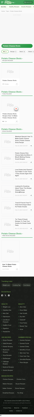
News (22, 51)
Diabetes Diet (7, 310)
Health (4, 304)
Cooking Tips (16, 285)
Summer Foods (24, 343)
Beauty (21, 304)
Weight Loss (6, 285)
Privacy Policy (7, 408)
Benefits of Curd (25, 350)
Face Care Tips (24, 356)
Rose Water (23, 310)
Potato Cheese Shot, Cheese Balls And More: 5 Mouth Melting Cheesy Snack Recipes (23, 156)
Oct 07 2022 (5, 269)
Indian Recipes (7, 376)
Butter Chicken (7, 388)
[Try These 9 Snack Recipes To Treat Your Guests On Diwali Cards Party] (7, 224)
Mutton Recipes (7, 384)
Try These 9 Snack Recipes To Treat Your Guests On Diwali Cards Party (23, 222)
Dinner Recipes (7, 340)
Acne (21, 329)
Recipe (13, 51)
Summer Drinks (24, 346)
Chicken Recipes (8, 379)
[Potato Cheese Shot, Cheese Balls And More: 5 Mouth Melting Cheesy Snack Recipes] (7, 158)
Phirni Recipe (24, 362)
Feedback (25, 408)
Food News (27, 285)
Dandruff (22, 320)
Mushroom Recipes (6, 351)
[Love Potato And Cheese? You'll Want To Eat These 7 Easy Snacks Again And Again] (7, 175)
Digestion (6, 328)
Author (11, 411)
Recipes (3, 7)
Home (3, 11)
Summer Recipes (25, 340)
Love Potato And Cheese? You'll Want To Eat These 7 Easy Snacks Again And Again (23, 172)
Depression (6, 316)
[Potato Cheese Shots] (10, 71)
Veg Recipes (6, 337)
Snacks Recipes (26, 6)
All (4, 51)
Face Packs (23, 323)
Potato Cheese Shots (16, 11)
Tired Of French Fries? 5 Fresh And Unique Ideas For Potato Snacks (23, 204)
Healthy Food (7, 325)
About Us (16, 408)
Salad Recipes (7, 343)
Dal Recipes (6, 358)
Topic (7, 11)
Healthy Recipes (14, 6)
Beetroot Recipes (8, 367)
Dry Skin (22, 316)
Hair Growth (23, 313)
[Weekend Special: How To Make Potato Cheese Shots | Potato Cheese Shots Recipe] (7, 142)
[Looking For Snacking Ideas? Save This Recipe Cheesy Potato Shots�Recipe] (7, 191)
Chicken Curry (21, 379)
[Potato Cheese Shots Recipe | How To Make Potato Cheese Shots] (10, 105)
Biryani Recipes (20, 384)
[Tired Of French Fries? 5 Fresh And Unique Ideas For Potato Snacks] (7, 208)
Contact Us (19, 411)
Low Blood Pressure (6, 321)
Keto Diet (5, 313)
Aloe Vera (23, 307)
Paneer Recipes (8, 346)
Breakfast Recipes (8, 393)
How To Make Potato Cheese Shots (9, 265)
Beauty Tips (23, 326)
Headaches (6, 331)
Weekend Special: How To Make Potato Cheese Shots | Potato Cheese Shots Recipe (23, 139)
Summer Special (24, 337)
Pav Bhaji (20, 393)
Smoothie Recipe (25, 359)
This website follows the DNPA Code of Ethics (17, 400)
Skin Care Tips (24, 353)
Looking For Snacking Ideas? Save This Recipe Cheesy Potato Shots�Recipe (23, 189)
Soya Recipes (7, 355)
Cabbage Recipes (6, 363)
